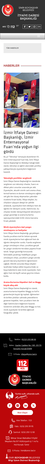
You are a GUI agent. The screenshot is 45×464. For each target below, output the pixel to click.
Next (36, 91)
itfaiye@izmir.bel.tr (29, 354)
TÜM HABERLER (12, 48)
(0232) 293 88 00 (29, 339)
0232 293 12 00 (28, 432)
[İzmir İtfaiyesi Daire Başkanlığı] (8, 10)
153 (30, 420)
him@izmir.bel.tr (28, 450)
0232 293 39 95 (26, 426)
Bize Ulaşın (22, 412)
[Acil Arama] (9, 25)
